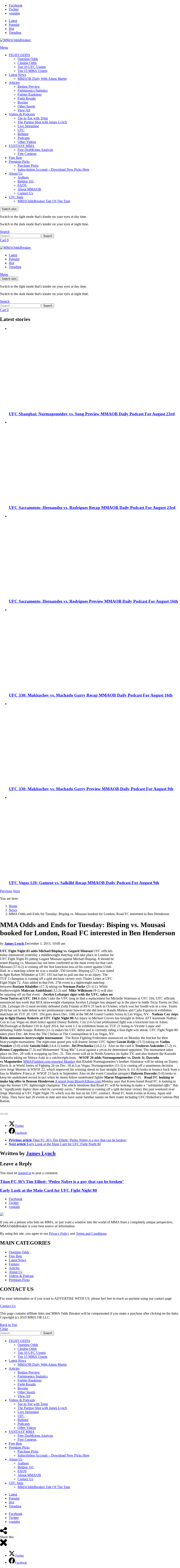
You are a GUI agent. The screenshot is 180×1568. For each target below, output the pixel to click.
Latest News (17, 75)
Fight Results (27, 98)
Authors (23, 177)
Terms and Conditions (91, 1233)
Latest (13, 21)
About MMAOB (29, 189)
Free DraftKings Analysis (35, 150)
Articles (14, 82)
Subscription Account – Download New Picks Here (53, 169)
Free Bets (15, 157)
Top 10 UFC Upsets (32, 67)
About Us (15, 173)
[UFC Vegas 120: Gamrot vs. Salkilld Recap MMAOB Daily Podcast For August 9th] (94, 836)
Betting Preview (29, 86)
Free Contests (27, 154)
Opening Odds (28, 59)
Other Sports (26, 106)
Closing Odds (27, 63)
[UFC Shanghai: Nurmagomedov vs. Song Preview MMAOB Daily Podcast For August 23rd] (94, 367)
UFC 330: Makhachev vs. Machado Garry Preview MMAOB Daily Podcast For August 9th (91, 789)
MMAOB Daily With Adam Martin (42, 79)
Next (16, 891)
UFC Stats (16, 197)
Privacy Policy (59, 1233)
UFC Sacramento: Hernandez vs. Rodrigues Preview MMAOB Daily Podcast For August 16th (93, 601)
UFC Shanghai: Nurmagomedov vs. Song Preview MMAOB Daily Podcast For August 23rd (92, 414)
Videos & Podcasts (22, 114)
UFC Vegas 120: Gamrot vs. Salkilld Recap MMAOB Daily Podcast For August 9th (84, 882)
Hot (11, 28)
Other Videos (27, 142)
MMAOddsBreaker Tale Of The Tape (44, 201)
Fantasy (14, 1264)
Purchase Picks (28, 165)
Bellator (23, 134)
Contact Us (25, 193)
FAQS (22, 185)
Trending (15, 32)
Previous (6, 891)
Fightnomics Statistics (33, 90)
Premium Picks (19, 161)
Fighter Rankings (29, 94)
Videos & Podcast (21, 1276)
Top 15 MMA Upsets (32, 71)
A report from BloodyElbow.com (78, 1081)
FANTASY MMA (21, 146)
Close (4, 1329)
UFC (21, 130)
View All (24, 110)
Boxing (23, 102)
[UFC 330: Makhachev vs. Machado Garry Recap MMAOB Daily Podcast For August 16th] (94, 648)
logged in (24, 1173)
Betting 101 (26, 181)
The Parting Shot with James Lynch (42, 122)
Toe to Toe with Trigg (33, 118)
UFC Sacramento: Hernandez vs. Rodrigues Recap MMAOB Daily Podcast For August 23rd (92, 507)
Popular (14, 25)
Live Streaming (28, 126)
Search (47, 236)
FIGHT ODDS (19, 55)
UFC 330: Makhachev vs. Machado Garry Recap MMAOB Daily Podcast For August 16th (91, 695)
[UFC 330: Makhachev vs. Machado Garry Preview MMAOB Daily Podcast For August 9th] (94, 742)
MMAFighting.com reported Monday (49, 1061)
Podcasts (24, 138)
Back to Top (8, 1325)
